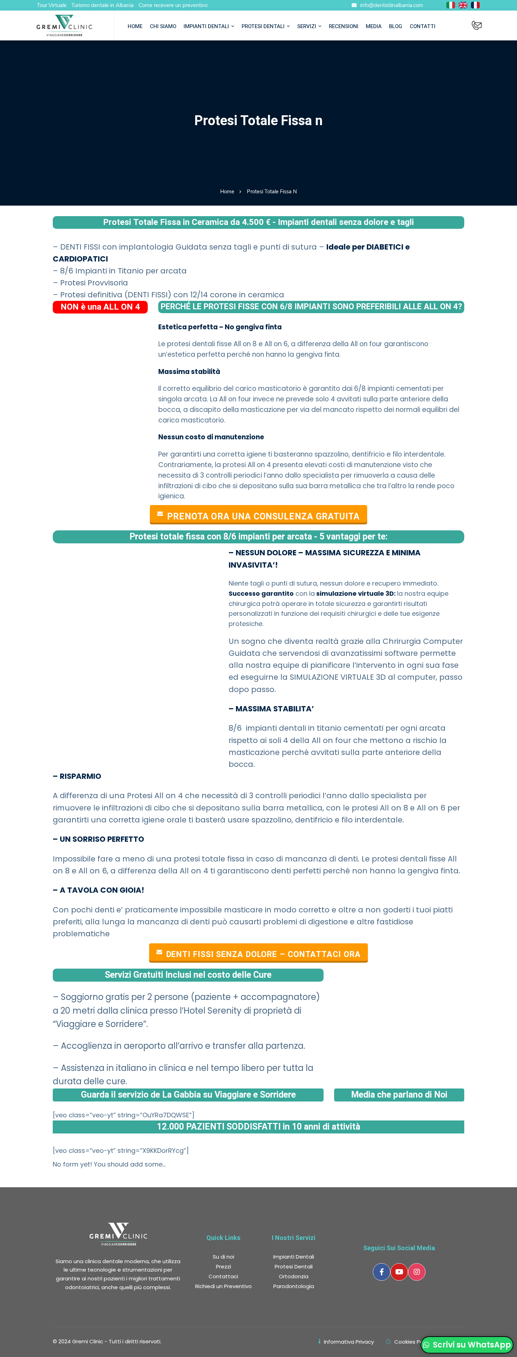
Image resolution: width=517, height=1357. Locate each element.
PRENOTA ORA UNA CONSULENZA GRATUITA (263, 516)
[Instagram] (417, 1272)
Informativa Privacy (349, 1341)
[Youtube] (399, 1272)
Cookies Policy (413, 1341)
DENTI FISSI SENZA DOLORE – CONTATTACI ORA (263, 955)
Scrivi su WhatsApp (471, 1344)
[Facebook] (381, 1272)
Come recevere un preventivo (173, 5)
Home (227, 191)
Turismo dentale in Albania (102, 5)
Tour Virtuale (51, 5)
